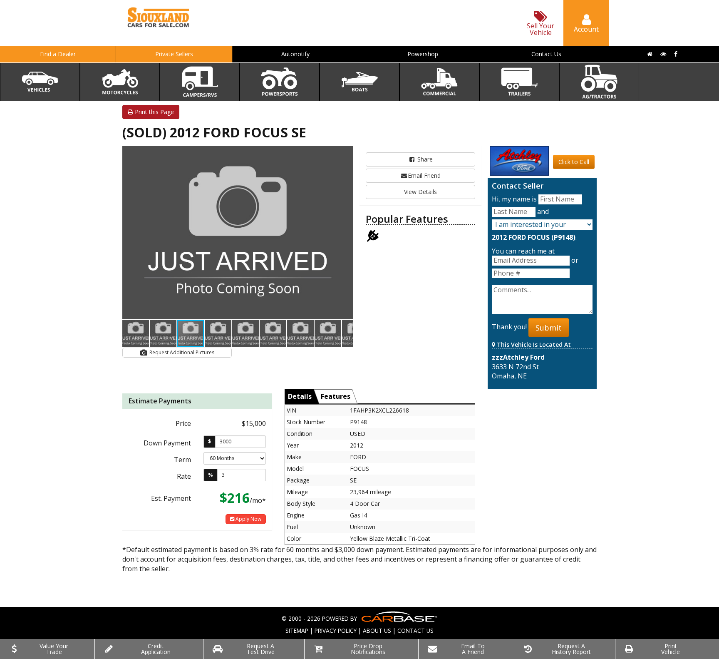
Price (183, 423)
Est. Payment (171, 498)
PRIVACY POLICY (336, 630)
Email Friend (424, 175)
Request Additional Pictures (181, 352)
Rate (184, 476)
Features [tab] (335, 396)
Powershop (422, 54)
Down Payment (167, 443)
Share (424, 159)
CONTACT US (415, 630)
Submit (549, 328)
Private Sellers (174, 54)
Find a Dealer (58, 54)
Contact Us (546, 54)
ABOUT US (377, 630)
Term (182, 459)
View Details (420, 192)
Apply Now (247, 518)
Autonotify (295, 54)
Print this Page (153, 112)
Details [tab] (300, 396)
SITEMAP (296, 630)
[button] (345, 153)
